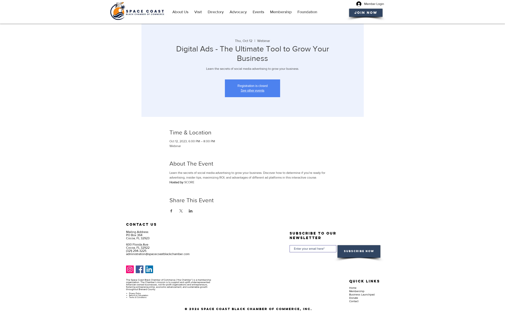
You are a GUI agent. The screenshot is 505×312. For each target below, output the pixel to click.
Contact (353, 301)
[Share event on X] (181, 210)
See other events (252, 90)
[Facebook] (139, 269)
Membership (356, 291)
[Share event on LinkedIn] (191, 210)
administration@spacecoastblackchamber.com (158, 254)
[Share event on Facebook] (171, 210)
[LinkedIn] (149, 269)
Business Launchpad (362, 294)
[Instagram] (130, 269)
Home (352, 287)
